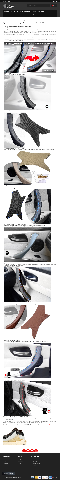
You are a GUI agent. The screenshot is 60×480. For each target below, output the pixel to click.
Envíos (33, 459)
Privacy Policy (34, 461)
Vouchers (5, 466)
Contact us (55, 1)
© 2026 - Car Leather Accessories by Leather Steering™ (12, 477)
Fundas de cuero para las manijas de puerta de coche (32, 11)
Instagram (36, 450)
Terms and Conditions (36, 463)
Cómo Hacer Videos (37, 15)
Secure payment (35, 465)
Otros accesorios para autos (23, 15)
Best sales (19, 463)
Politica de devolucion (36, 466)
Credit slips (6, 463)
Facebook (24, 450)
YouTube (32, 450)
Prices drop (20, 459)
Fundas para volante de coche (11, 11)
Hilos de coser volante (9, 15)
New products (20, 461)
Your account (7, 456)
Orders (5, 461)
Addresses (6, 465)
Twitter (28, 450)
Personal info (6, 459)
